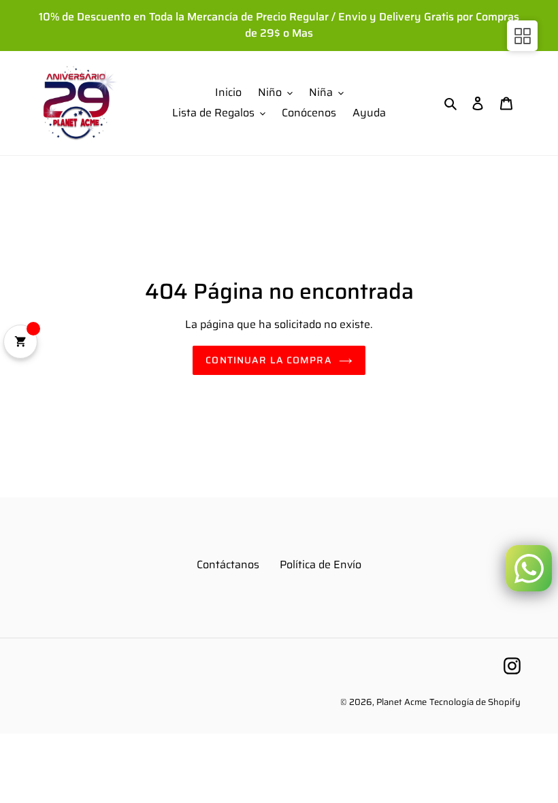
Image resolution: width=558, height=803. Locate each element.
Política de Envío (320, 564)
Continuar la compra (268, 360)
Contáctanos (228, 564)
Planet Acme (401, 702)
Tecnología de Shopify (475, 702)
